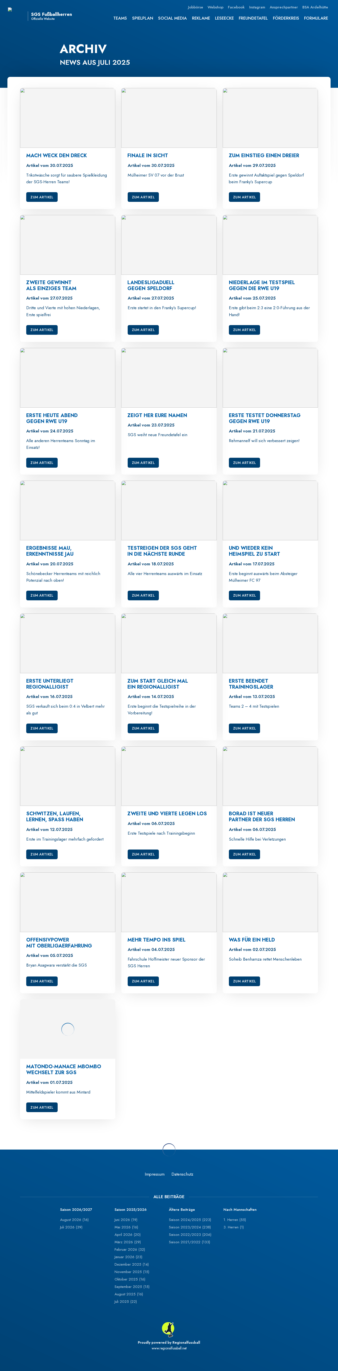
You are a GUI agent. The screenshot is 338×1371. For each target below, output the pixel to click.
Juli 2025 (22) (126, 1301)
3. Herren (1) (233, 1227)
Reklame (201, 18)
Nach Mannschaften (240, 1209)
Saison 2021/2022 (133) (189, 1242)
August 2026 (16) (74, 1219)
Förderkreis (286, 18)
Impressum (155, 1174)
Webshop (215, 7)
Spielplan (142, 18)
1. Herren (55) (234, 1219)
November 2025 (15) (132, 1272)
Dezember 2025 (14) (132, 1264)
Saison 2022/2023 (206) (190, 1234)
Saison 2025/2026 (130, 1209)
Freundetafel (253, 18)
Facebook (236, 7)
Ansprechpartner (284, 7)
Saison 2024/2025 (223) (190, 1219)
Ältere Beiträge (182, 1209)
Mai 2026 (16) (126, 1227)
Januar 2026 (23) (128, 1257)
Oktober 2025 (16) (130, 1279)
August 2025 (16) (129, 1294)
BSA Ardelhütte (315, 7)
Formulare (316, 18)
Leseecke (224, 18)
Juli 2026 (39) (71, 1227)
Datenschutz (182, 1174)
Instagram (257, 7)
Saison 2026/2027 (76, 1209)
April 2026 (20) (128, 1234)
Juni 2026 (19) (126, 1219)
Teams (120, 18)
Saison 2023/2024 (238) (190, 1227)
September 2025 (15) (132, 1286)
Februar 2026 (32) (130, 1249)
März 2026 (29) (128, 1242)
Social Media (172, 18)
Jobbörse (195, 7)
